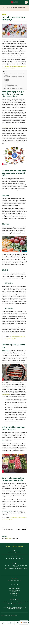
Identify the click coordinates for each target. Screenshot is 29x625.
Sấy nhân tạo (9, 84)
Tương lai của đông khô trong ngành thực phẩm (13, 88)
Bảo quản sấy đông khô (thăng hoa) (11, 85)
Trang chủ (4, 7)
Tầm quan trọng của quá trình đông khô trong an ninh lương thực (14, 74)
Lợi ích (8, 7)
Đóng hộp (7, 79)
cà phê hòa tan (5, 394)
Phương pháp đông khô (7, 126)
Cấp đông (7, 80)
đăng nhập (8, 538)
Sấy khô (6, 81)
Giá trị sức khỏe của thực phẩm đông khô (12, 86)
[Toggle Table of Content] (24, 72)
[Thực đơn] (2, 2)
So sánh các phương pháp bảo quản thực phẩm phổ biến (14, 77)
